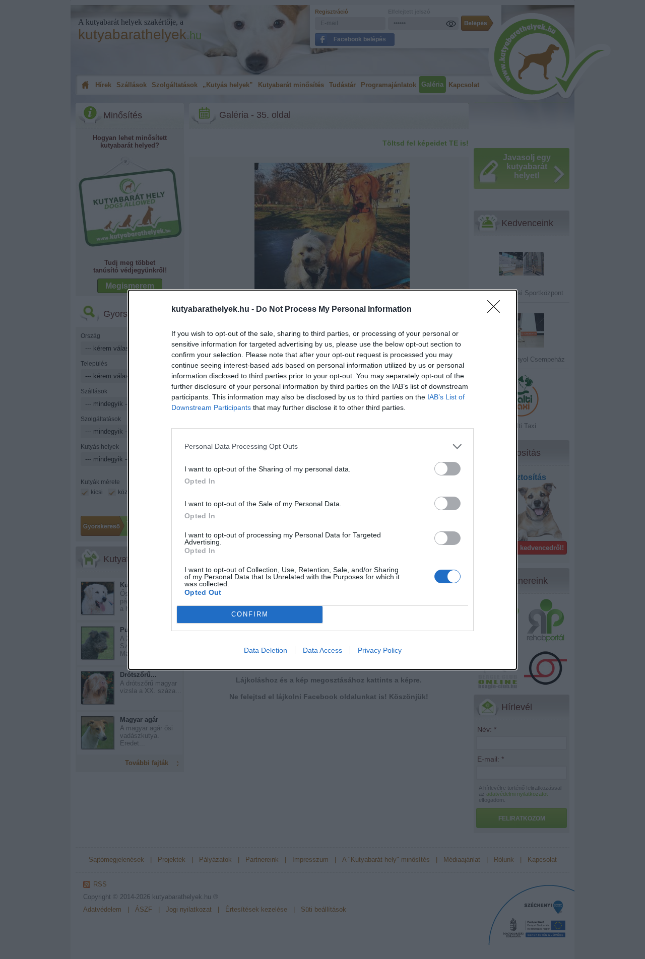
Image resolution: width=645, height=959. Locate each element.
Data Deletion (265, 650)
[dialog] (322, 479)
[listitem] (322, 446)
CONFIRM (250, 614)
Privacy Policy (380, 650)
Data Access (322, 650)
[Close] (496, 309)
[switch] (447, 468)
